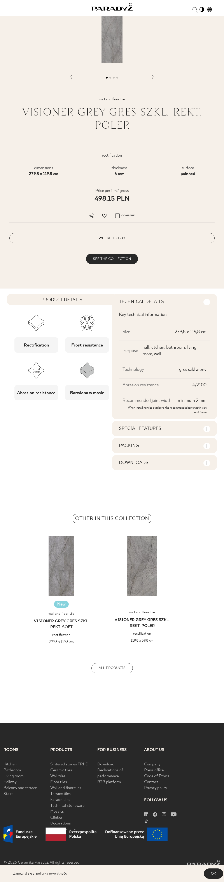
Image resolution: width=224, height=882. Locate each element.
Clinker (56, 817)
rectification (61, 635)
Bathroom (12, 770)
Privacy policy (155, 788)
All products (112, 668)
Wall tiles (57, 776)
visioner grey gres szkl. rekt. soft (61, 624)
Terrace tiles (60, 794)
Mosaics (57, 811)
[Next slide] (211, 567)
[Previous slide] (12, 567)
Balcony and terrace (20, 788)
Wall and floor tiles (65, 788)
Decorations (60, 823)
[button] (73, 77)
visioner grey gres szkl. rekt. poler (142, 623)
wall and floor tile (61, 614)
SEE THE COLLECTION (112, 259)
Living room (13, 776)
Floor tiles (58, 782)
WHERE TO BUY (112, 238)
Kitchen (10, 764)
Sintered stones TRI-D (69, 764)
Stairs (8, 794)
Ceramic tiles (61, 770)
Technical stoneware (67, 805)
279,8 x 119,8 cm (43, 174)
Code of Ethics (156, 776)
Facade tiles (60, 800)
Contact (151, 782)
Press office (154, 770)
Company (152, 764)
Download (105, 764)
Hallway (10, 782)
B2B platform (109, 782)
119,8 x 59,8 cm (142, 641)
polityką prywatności (51, 874)
